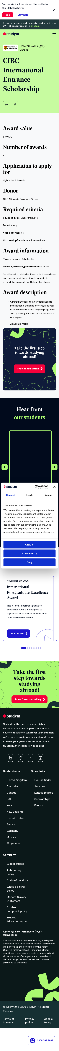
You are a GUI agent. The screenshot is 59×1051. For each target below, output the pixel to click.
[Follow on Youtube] (30, 758)
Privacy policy (29, 1020)
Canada (11, 792)
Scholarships (42, 799)
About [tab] (48, 495)
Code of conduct (17, 880)
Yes (8, 15)
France (11, 824)
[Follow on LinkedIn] (10, 758)
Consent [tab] (10, 495)
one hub (35, 25)
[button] (54, 468)
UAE (9, 799)
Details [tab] (29, 495)
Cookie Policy (48, 1020)
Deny (29, 562)
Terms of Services (8, 1020)
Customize (27, 553)
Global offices (15, 864)
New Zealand (15, 812)
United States (15, 818)
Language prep (43, 792)
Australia (12, 786)
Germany (12, 831)
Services (39, 786)
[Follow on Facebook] (20, 758)
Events (38, 805)
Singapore (13, 843)
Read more (17, 633)
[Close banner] (54, 487)
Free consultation (28, 368)
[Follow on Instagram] (40, 758)
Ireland (11, 805)
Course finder (42, 780)
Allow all (29, 544)
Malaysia (12, 837)
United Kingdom (17, 780)
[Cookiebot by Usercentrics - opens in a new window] (36, 487)
